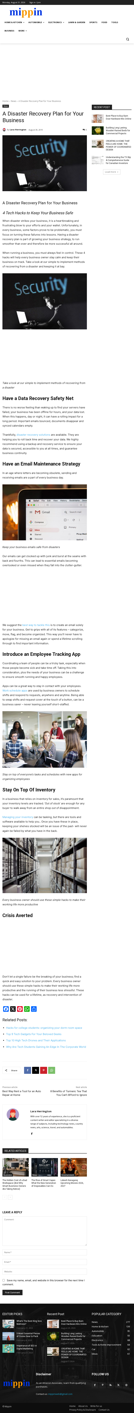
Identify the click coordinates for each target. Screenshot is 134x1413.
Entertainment (68, 1175)
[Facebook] (27, 1070)
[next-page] (10, 1197)
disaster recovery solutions (33, 434)
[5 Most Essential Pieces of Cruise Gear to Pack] (8, 1336)
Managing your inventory (17, 817)
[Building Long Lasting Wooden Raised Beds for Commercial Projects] (98, 130)
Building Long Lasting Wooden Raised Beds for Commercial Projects (118, 131)
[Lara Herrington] (4, 129)
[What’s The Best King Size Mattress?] (8, 1324)
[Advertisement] (67, 69)
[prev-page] (4, 1197)
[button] (127, 39)
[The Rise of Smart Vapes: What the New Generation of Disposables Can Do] (44, 1167)
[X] (35, 1070)
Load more (110, 171)
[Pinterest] (43, 1070)
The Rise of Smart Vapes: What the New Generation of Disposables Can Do (43, 1183)
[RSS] (110, 1385)
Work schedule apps (14, 690)
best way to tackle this (36, 625)
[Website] (126, 1385)
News (13, 101)
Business (7, 1175)
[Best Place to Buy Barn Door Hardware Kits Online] (98, 118)
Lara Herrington (18, 129)
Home (5, 101)
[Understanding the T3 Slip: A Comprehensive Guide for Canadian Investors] (98, 160)
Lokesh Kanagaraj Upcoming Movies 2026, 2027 (72, 1183)
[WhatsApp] (51, 1070)
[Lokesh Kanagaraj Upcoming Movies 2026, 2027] (74, 1167)
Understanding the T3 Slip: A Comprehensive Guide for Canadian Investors (118, 160)
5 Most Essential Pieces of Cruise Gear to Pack (28, 1335)
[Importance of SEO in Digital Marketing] (8, 1348)
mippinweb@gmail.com (60, 1394)
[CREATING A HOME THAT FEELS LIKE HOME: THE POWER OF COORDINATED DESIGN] (98, 144)
